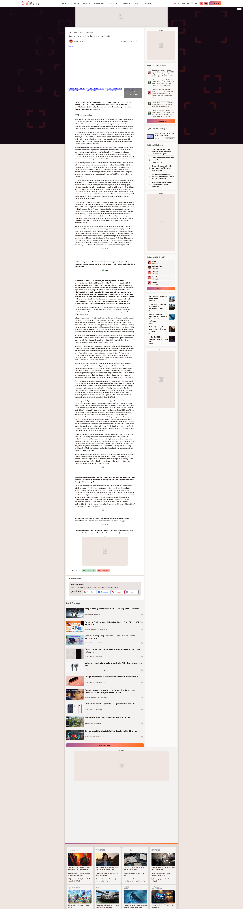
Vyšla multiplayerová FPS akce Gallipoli (161, 880)
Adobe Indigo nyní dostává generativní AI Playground (108, 717)
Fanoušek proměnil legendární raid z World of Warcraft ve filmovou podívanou (157, 318)
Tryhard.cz (151, 300)
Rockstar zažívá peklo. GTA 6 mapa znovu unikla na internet (79, 874)
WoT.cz (150, 311)
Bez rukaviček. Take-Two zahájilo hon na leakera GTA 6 (106, 880)
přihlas (99, 587)
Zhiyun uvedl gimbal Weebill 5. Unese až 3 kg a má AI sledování (112, 608)
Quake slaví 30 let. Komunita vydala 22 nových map (158, 339)
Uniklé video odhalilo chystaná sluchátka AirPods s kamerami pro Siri (113, 664)
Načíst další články (105, 745)
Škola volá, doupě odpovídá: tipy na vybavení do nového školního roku (110, 637)
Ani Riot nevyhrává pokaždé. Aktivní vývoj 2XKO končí (107, 874)
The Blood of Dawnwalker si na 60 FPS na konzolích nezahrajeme (78, 868)
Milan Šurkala (89, 614)
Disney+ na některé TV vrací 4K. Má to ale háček (162, 906)
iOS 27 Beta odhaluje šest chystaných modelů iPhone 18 (110, 704)
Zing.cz (150, 323)
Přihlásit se (215, 3)
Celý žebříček (161, 289)
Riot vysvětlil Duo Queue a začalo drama (157, 298)
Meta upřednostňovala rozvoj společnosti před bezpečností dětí (134, 880)
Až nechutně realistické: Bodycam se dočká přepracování (163, 868)
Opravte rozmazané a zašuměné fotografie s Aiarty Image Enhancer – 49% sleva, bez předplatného (110, 691)
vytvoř (118, 587)
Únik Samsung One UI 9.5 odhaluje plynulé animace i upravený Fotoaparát (112, 650)
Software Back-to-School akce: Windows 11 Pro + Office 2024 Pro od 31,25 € (114, 623)
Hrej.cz (150, 333)
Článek (75, 32)
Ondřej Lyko (88, 656)
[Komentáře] (136, 41)
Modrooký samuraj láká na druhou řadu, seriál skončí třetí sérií (157, 329)
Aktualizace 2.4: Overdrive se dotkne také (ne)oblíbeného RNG (157, 307)
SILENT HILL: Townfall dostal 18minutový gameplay (160, 874)
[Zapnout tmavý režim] (206, 3)
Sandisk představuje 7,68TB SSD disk (134, 874)
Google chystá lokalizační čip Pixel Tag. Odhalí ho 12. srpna (111, 731)
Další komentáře (161, 121)
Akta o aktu (89, 32)
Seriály (82, 32)
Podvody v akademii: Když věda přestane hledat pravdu (134, 868)
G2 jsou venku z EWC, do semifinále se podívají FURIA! (79, 880)
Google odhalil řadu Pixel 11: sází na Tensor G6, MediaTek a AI (111, 676)
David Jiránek (88, 642)
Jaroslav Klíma (78, 41)
